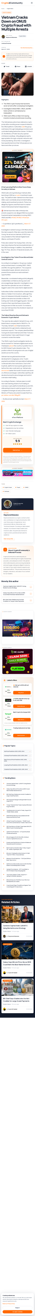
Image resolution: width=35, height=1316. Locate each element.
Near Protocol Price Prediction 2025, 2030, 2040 (15, 760)
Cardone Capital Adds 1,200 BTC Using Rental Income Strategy (14, 587)
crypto (18, 195)
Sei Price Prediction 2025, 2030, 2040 (14, 751)
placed (11, 346)
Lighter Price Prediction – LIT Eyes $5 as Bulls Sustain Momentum (18, 832)
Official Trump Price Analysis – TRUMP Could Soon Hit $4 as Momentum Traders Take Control (19, 821)
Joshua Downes (6, 43)
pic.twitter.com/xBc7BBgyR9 (10, 395)
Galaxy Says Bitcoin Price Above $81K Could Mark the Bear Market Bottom (14, 593)
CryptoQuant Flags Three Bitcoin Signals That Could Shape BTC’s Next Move (19, 886)
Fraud (18, 487)
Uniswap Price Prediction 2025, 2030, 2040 (15, 755)
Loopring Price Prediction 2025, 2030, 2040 (16, 765)
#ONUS (14, 218)
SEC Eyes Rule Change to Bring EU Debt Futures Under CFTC (19, 800)
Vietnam (6, 491)
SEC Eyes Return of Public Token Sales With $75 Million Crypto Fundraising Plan (19, 827)
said (23, 127)
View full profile (9, 539)
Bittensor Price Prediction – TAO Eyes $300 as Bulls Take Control (19, 859)
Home (2, 8)
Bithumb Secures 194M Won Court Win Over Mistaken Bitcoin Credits (18, 880)
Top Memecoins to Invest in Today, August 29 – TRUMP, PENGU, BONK (19, 811)
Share (18, 66)
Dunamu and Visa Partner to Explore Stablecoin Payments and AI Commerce (19, 843)
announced (5, 370)
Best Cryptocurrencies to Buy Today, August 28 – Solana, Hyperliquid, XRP (19, 848)
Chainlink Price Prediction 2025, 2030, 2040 (16, 769)
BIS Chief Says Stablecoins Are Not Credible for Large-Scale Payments (13, 600)
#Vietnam (25, 218)
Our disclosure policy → (27, 48)
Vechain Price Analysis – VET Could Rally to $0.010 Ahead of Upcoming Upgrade (18, 870)
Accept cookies (17, 1312)
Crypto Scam (8, 487)
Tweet (7, 66)
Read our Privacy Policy (9, 1303)
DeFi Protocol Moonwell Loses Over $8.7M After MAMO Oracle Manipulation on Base (19, 864)
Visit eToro (16, 450)
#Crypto (4, 220)
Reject (17, 1308)
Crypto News (10, 8)
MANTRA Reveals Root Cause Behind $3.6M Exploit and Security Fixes (18, 816)
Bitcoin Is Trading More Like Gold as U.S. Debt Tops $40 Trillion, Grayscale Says (18, 854)
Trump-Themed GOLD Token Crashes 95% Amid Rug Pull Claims (19, 805)
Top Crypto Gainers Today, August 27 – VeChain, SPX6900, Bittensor (17, 875)
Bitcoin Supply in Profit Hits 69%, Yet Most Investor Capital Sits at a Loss (18, 837)
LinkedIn (29, 66)
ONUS (26, 487)
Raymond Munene (11, 515)
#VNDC (19, 218)
